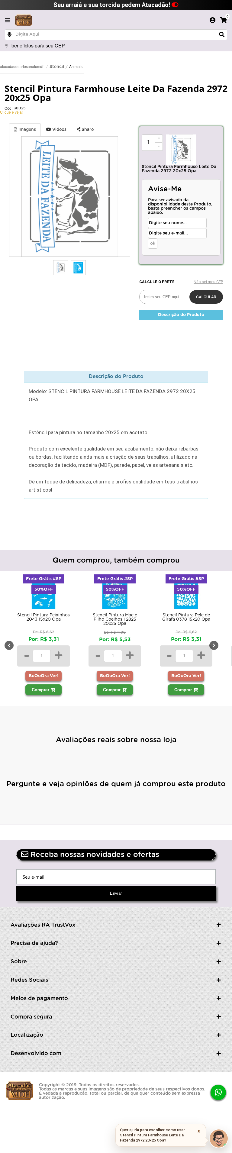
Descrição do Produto (181, 315)
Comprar (41, 689)
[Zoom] (60, 267)
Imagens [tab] (26, 130)
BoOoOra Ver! (44, 676)
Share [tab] (87, 130)
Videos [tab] (58, 130)
